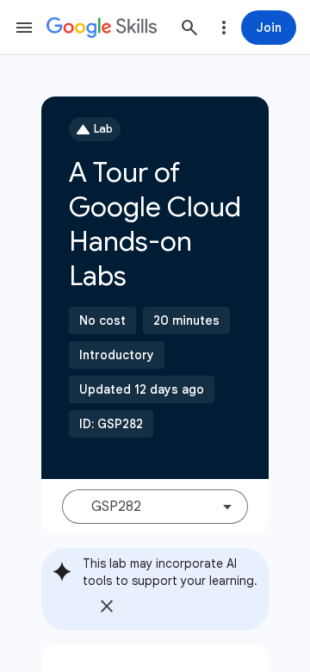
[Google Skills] (101, 28)
